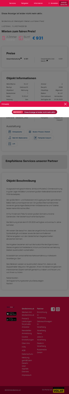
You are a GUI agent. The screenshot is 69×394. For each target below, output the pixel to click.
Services (12, 3)
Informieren (38, 3)
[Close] (65, 104)
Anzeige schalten (63, 3)
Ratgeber (24, 3)
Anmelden (54, 3)
